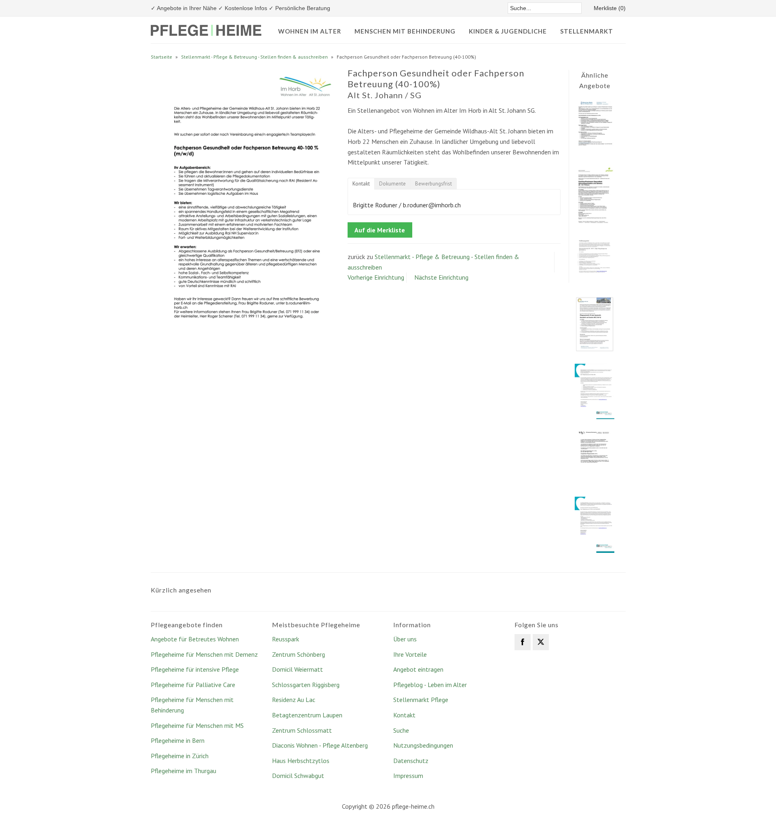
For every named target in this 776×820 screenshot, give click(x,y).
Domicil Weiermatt (297, 669)
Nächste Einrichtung (441, 277)
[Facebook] (523, 642)
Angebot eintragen (418, 669)
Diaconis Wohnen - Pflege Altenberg (320, 745)
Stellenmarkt (586, 31)
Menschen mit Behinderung (404, 31)
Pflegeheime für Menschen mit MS (197, 725)
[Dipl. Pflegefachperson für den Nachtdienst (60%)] (594, 550)
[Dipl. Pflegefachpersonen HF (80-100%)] (594, 417)
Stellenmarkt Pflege (420, 700)
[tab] (361, 184)
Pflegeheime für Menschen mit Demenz (204, 654)
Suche (401, 730)
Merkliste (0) (610, 8)
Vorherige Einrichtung (376, 277)
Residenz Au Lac (293, 700)
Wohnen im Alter (309, 31)
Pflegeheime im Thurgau (183, 771)
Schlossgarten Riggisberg (306, 685)
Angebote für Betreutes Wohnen (195, 639)
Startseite (161, 57)
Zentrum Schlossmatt (302, 730)
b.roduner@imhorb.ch (432, 205)
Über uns (405, 639)
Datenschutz (410, 761)
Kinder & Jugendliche (508, 31)
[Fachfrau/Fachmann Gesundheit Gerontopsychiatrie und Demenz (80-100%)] (594, 222)
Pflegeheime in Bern (178, 740)
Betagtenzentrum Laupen (307, 715)
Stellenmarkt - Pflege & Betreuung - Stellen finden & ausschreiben (254, 57)
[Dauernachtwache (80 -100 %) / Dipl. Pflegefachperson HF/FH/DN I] (594, 282)
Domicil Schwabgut (298, 776)
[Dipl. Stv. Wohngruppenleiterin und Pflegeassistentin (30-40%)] (594, 483)
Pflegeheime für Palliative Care (193, 685)
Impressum (408, 776)
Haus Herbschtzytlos (300, 761)
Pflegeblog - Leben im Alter (430, 685)
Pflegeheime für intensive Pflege (195, 669)
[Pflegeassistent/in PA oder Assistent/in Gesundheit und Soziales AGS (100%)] (594, 350)
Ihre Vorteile (410, 654)
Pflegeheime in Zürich (180, 756)
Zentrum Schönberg (298, 654)
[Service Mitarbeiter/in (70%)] (594, 152)
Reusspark (285, 639)
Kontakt (404, 715)
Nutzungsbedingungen (423, 745)
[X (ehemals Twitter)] (541, 642)
